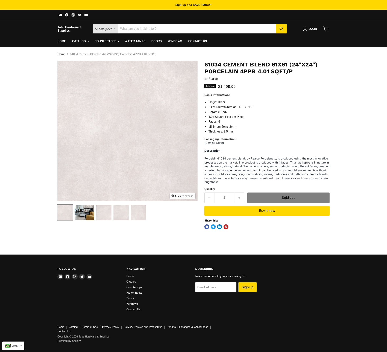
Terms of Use (90, 326)
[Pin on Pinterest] (226, 226)
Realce (213, 78)
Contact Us (197, 41)
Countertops (106, 41)
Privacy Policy (110, 326)
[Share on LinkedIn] (219, 226)
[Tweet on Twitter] (213, 226)
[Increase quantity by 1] (239, 198)
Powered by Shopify (69, 340)
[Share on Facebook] (206, 226)
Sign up (247, 287)
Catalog (79, 41)
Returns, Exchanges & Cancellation (187, 326)
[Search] (281, 28)
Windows (175, 41)
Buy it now (267, 211)
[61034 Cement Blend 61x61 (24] (65, 213)
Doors (156, 41)
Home (61, 41)
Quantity (209, 188)
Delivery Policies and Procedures (143, 326)
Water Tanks (135, 41)
